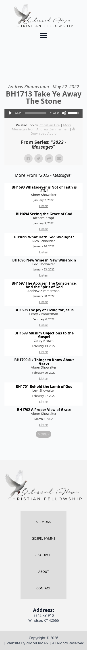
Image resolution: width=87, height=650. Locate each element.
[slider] (35, 113)
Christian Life (49, 125)
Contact (43, 588)
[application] (43, 113)
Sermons (43, 522)
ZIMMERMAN (37, 643)
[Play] (10, 113)
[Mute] (64, 113)
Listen (43, 206)
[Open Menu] (43, 35)
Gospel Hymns (43, 538)
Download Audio (43, 133)
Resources (43, 555)
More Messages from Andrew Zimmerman (41, 127)
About (43, 571)
